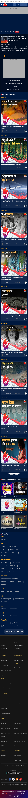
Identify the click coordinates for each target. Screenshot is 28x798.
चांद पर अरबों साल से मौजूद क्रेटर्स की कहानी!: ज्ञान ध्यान (13, 316)
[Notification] (15, 5)
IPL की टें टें (3, 549)
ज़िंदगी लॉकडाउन (5, 626)
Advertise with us (4, 640)
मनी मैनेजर (3, 616)
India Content (17, 755)
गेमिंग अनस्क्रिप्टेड (13, 546)
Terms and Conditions (18, 645)
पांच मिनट (3, 569)
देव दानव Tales (4, 623)
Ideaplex (16, 728)
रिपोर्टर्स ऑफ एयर (16, 562)
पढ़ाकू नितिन (3, 496)
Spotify (6, 83)
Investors (2, 642)
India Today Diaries (18, 660)
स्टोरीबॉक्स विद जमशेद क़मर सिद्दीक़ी (9, 579)
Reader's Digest (18, 703)
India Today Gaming (5, 683)
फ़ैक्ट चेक (11, 569)
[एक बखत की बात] (20, 505)
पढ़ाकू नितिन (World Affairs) (8, 566)
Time (15, 708)
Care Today (3, 755)
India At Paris (14, 549)
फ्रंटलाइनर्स (15, 626)
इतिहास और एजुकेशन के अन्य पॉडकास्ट (11, 479)
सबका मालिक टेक (19, 599)
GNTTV (22, 1)
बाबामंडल (12, 582)
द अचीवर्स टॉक (15, 623)
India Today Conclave (6, 728)
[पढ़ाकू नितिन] (7, 488)
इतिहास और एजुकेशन (10, 31)
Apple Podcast (12, 83)
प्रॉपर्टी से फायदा (13, 616)
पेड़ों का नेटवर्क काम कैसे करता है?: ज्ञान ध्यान (10, 165)
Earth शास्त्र (4, 602)
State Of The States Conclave (5, 743)
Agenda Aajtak (17, 723)
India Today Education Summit (19, 743)
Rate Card (16, 642)
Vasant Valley (4, 660)
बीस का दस (13, 552)
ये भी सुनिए (5, 534)
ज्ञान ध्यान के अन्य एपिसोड (8, 94)
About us (2, 637)
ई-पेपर (5, 1)
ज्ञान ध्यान (17, 31)
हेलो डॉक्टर (3, 609)
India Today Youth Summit (20, 733)
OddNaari (16, 698)
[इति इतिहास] (7, 521)
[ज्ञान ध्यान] (7, 505)
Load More (14, 475)
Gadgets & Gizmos (5, 713)
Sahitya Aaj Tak (4, 723)
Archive (22, 765)
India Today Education (6, 670)
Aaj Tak (2, 1)
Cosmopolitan (4, 698)
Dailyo (12, 765)
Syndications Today (14, 785)
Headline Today (18, 760)
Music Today (4, 708)
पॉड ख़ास (3, 572)
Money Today (4, 703)
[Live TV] (22, 5)
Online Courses (4, 665)
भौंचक (2, 592)
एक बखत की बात (18, 512)
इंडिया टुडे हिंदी (17, 1)
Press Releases (17, 648)
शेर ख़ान (17, 592)
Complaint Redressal (18, 640)
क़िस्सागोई (3, 585)
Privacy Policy (3, 645)
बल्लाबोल (3, 546)
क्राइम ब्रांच (3, 539)
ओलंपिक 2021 (4, 555)
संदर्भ (15, 496)
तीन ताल (9, 592)
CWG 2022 (4, 552)
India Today (12, 1)
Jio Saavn (19, 83)
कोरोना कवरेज (13, 609)
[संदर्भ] (20, 488)
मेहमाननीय (3, 582)
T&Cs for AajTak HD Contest (6, 651)
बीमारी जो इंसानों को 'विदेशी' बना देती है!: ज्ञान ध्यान (12, 352)
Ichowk (17, 765)
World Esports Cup (5, 688)
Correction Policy (4, 648)
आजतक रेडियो (3, 31)
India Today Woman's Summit (6, 734)
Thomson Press (18, 668)
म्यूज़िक (19, 582)
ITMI (2, 675)
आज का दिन (12, 572)
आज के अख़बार (4, 562)
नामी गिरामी (16, 529)
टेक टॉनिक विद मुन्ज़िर (6, 599)
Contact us (16, 637)
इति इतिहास (3, 529)
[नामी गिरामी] (20, 521)
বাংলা (8, 1)
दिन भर (19, 569)
